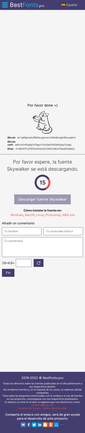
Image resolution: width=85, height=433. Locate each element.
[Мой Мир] (56, 424)
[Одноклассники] (50, 424)
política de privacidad (55, 408)
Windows (16, 215)
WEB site (68, 215)
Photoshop (53, 215)
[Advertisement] (42, 56)
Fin (8, 272)
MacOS (30, 215)
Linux (40, 215)
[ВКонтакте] (23, 424)
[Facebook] (28, 424)
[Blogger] (45, 424)
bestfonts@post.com (42, 404)
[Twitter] (34, 424)
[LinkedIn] (39, 424)
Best (27, 4)
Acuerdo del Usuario (29, 408)
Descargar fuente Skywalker (42, 199)
